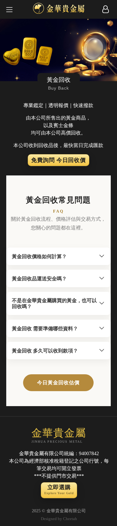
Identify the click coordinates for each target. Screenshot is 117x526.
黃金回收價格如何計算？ (39, 256)
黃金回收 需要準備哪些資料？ (45, 328)
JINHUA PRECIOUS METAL (59, 435)
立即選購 (59, 489)
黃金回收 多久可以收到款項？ (45, 350)
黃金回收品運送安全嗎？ (39, 278)
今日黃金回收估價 (58, 382)
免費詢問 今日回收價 (58, 160)
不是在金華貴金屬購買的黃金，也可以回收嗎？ (54, 303)
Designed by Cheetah (59, 519)
